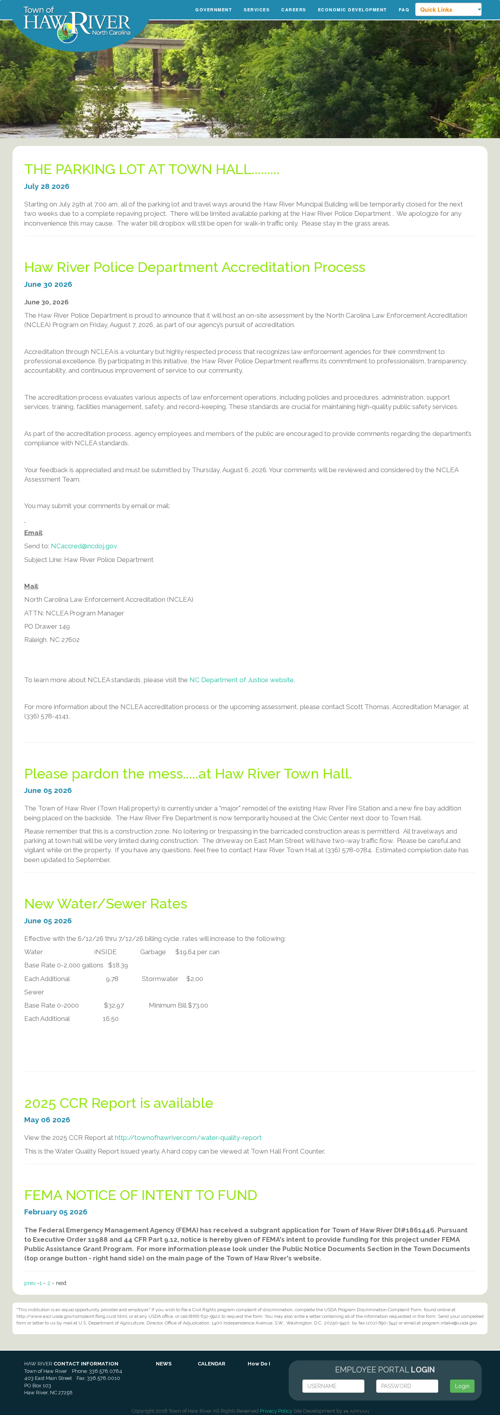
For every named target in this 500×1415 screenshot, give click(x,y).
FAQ (404, 9)
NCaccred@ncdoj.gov (84, 546)
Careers (293, 9)
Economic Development (352, 9)
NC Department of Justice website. (242, 680)
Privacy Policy (276, 1411)
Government (213, 9)
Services (257, 9)
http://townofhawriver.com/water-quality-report (188, 1137)
